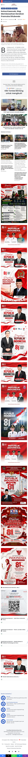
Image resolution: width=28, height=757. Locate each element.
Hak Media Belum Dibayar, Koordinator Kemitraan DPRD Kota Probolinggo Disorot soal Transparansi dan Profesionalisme (21, 176)
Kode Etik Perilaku (18, 746)
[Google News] (11, 88)
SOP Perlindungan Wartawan (20, 744)
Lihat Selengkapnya (13, 74)
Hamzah (8, 696)
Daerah (3, 8)
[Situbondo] (14, 5)
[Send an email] (15, 19)
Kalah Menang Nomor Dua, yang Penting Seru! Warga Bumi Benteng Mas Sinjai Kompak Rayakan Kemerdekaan (21, 146)
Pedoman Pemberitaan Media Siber (14, 748)
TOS (2, 744)
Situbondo (15, 8)
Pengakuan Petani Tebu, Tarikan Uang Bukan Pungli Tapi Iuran (7, 146)
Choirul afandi (10, 719)
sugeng (8, 708)
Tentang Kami (7, 744)
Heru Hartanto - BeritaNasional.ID (9, 19)
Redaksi (12, 744)
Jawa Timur (8, 8)
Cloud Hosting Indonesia (12, 702)
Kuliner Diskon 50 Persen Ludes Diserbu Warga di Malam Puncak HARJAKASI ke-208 (7, 167)
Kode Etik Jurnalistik (10, 746)
